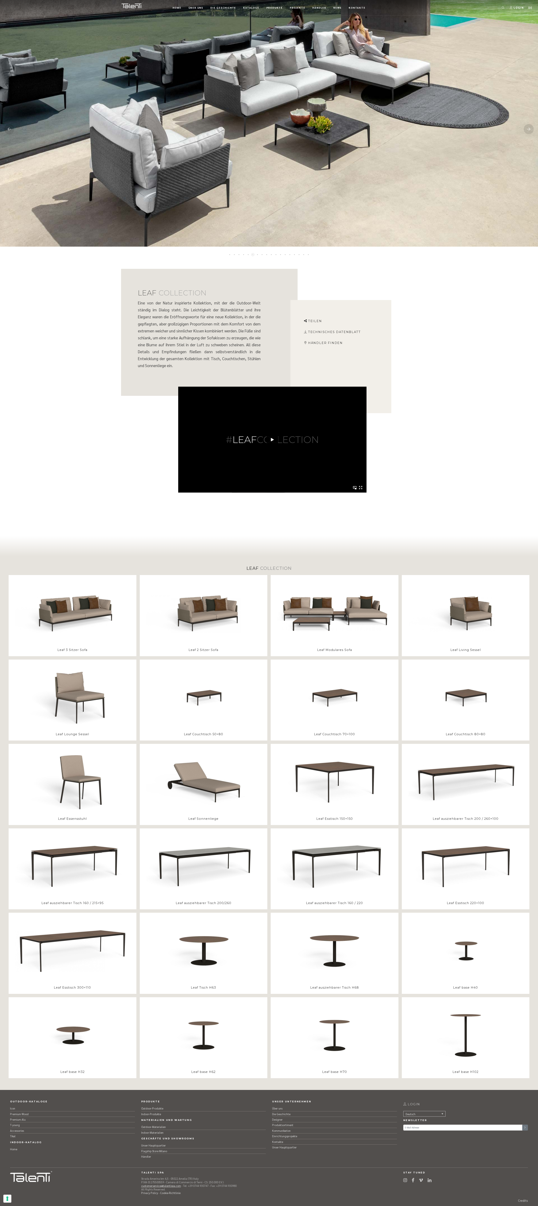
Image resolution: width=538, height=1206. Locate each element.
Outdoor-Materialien (153, 1127)
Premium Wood (19, 1114)
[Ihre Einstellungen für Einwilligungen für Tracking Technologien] (7, 1199)
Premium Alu (18, 1119)
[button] (530, 7)
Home (13, 1149)
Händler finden (325, 343)
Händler (146, 1156)
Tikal (13, 1136)
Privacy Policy (149, 1193)
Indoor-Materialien (152, 1132)
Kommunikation (281, 1130)
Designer (277, 1119)
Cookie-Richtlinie (170, 1193)
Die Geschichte (281, 1114)
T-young (15, 1125)
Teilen (315, 321)
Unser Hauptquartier (153, 1145)
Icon (12, 1108)
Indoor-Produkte (151, 1114)
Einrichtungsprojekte (284, 1136)
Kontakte (277, 1142)
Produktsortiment (282, 1125)
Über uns (277, 1108)
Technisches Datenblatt (334, 332)
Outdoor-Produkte (152, 1108)
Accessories (17, 1130)
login (413, 1104)
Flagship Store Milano (154, 1151)
